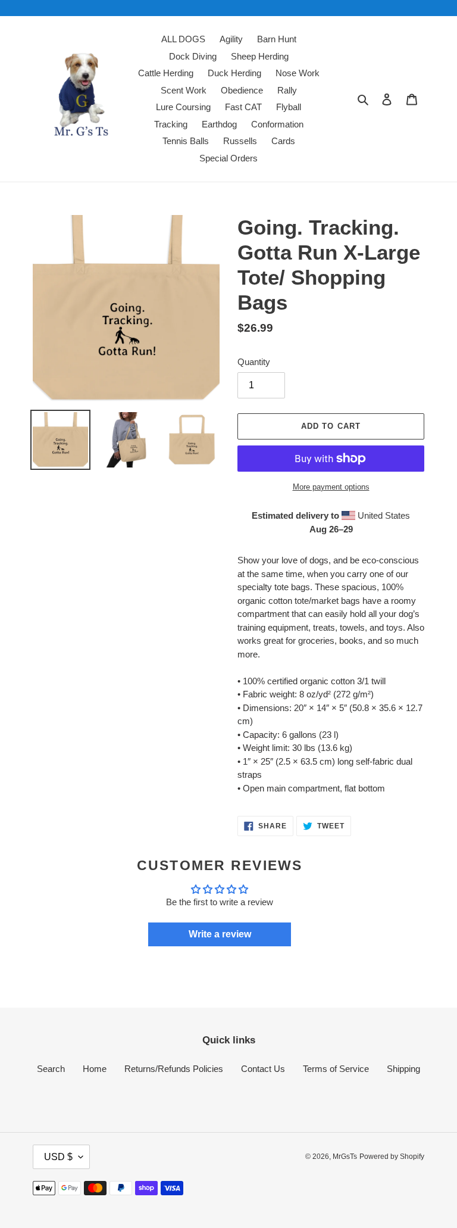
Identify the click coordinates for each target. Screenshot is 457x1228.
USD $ (58, 1157)
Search (51, 1069)
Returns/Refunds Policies (173, 1069)
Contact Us (263, 1069)
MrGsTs (345, 1156)
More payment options (331, 486)
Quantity (253, 362)
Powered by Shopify (391, 1156)
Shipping (403, 1069)
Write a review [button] (220, 934)
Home (95, 1069)
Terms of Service (336, 1069)
